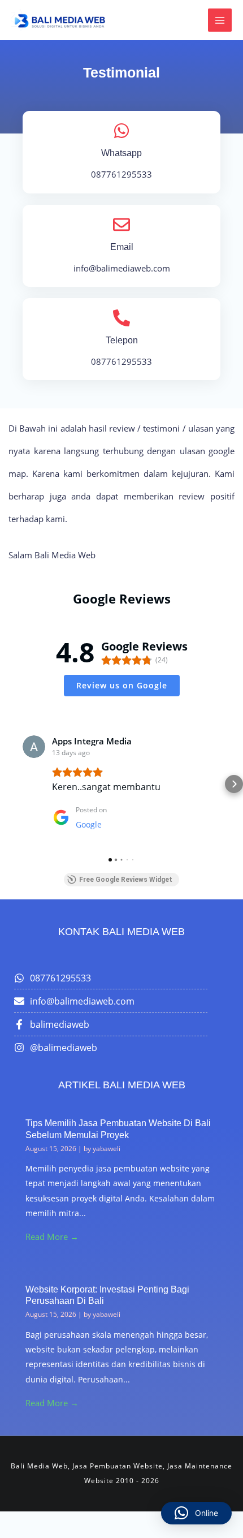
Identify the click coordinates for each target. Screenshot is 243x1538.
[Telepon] (121, 317)
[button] (9, 784)
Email (121, 247)
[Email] (121, 224)
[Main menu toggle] (220, 20)
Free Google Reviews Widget (125, 880)
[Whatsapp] (121, 130)
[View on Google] (34, 746)
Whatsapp (121, 153)
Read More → (52, 1236)
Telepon (122, 340)
